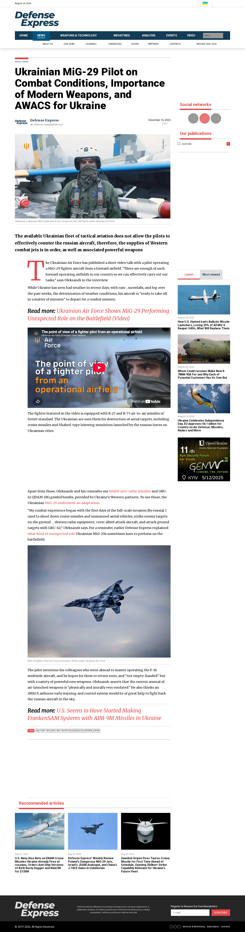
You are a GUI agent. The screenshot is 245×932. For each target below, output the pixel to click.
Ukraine (88, 730)
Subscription (213, 926)
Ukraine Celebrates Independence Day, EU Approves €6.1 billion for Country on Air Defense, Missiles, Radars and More (201, 425)
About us (48, 44)
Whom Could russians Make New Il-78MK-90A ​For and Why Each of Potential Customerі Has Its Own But (202, 374)
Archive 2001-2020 (207, 44)
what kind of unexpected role (51, 534)
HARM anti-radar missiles (130, 491)
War (97, 730)
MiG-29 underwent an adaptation (72, 503)
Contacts (175, 44)
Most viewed (211, 274)
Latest (189, 274)
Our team (69, 44)
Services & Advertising (194, 926)
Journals (90, 44)
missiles (77, 730)
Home (18, 61)
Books (135, 44)
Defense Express (44, 120)
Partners (153, 44)
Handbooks (115, 44)
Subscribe (220, 912)
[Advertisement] (158, 19)
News (25, 61)
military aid (43, 730)
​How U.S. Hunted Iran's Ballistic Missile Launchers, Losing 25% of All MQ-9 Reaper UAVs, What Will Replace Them (204, 325)
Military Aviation (61, 730)
